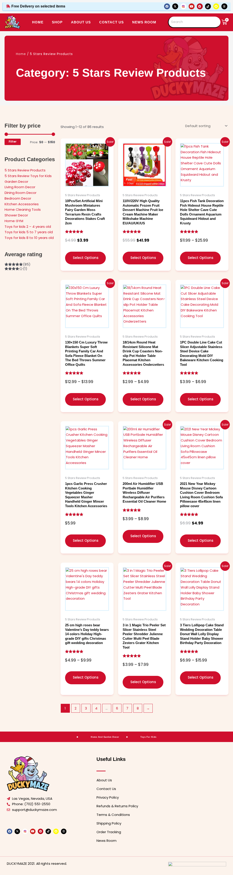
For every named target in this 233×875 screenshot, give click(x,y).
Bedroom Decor (18, 198)
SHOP (57, 22)
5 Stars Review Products (25, 170)
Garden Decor (16, 181)
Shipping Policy (108, 823)
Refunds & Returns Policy (117, 806)
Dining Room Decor (20, 192)
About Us (104, 780)
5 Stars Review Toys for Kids (28, 175)
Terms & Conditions (113, 814)
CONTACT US (111, 22)
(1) (16, 269)
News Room (144, 22)
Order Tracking (108, 832)
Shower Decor (16, 215)
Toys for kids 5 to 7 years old (29, 232)
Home (37, 22)
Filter (13, 141)
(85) (17, 264)
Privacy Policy (107, 797)
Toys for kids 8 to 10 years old (29, 237)
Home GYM (14, 220)
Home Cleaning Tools (23, 209)
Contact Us (106, 788)
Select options (86, 257)
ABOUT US (81, 22)
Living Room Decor (20, 187)
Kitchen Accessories (22, 204)
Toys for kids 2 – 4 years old (28, 226)
